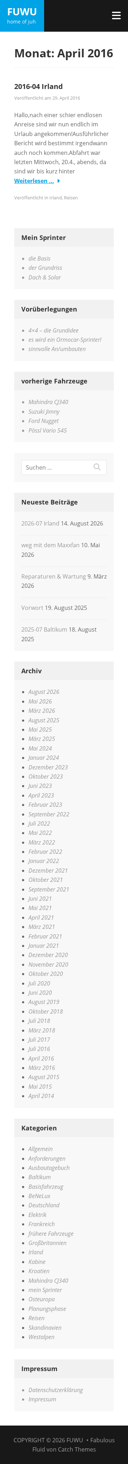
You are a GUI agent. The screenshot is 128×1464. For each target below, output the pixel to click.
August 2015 (43, 1077)
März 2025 (41, 739)
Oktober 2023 (45, 776)
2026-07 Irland (40, 523)
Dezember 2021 (48, 870)
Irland (55, 197)
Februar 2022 (45, 852)
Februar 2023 (45, 805)
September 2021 (48, 889)
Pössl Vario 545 (47, 430)
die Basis (39, 258)
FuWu (22, 11)
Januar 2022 (43, 861)
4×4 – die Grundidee (53, 330)
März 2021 (41, 927)
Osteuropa (41, 1299)
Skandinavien (45, 1328)
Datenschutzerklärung (55, 1390)
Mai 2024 (40, 748)
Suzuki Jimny (43, 411)
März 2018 (41, 1030)
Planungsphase (47, 1309)
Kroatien (38, 1271)
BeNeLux (39, 1196)
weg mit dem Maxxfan (50, 545)
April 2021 (41, 917)
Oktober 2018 (45, 1011)
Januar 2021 (43, 946)
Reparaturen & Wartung (53, 576)
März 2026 (41, 711)
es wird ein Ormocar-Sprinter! (64, 340)
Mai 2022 (40, 833)
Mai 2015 (40, 1087)
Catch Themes (77, 1449)
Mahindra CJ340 (48, 402)
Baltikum (39, 1177)
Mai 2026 (40, 701)
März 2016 (41, 1068)
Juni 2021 (40, 899)
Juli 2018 (39, 1021)
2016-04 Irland (38, 86)
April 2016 (41, 1058)
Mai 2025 (40, 729)
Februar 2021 (45, 936)
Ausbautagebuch (49, 1168)
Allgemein (40, 1149)
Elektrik (37, 1215)
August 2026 (43, 692)
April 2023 (41, 795)
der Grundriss (45, 268)
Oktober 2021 (45, 880)
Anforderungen (46, 1158)
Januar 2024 (43, 758)
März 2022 (41, 842)
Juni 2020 (40, 993)
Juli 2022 (39, 823)
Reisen (71, 197)
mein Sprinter (45, 1290)
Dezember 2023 (48, 767)
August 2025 (43, 720)
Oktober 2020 (45, 974)
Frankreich (41, 1224)
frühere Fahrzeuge (51, 1234)
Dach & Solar (44, 277)
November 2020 (48, 964)
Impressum (42, 1399)
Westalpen (41, 1337)
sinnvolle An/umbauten (57, 349)
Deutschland (43, 1205)
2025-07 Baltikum (44, 629)
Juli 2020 (39, 983)
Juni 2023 (40, 786)
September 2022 (48, 814)
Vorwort (32, 608)
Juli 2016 (39, 1049)
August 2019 (43, 1002)
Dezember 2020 (48, 955)
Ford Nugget (43, 421)
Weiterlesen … (34, 181)
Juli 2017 (39, 1040)
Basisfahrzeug (45, 1187)
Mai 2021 (40, 908)
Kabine (37, 1262)
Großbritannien (47, 1243)
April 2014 (41, 1096)
